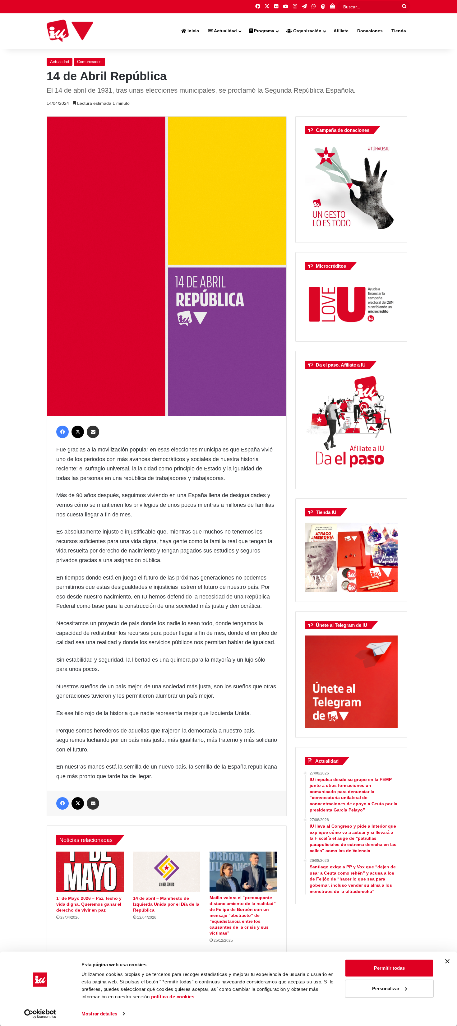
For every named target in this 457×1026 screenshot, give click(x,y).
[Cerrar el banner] (447, 961)
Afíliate (341, 30)
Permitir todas (389, 968)
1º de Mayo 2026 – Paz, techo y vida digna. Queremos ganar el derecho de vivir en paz (89, 904)
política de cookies (173, 996)
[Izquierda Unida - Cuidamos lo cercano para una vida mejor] (70, 31)
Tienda (398, 30)
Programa (263, 30)
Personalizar (385, 988)
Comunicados (89, 61)
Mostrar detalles (99, 1013)
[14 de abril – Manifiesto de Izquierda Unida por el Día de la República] (167, 872)
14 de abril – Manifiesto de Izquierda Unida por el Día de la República (166, 904)
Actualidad (225, 30)
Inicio (192, 30)
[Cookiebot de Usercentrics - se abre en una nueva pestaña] (40, 1014)
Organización (306, 30)
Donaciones (370, 30)
